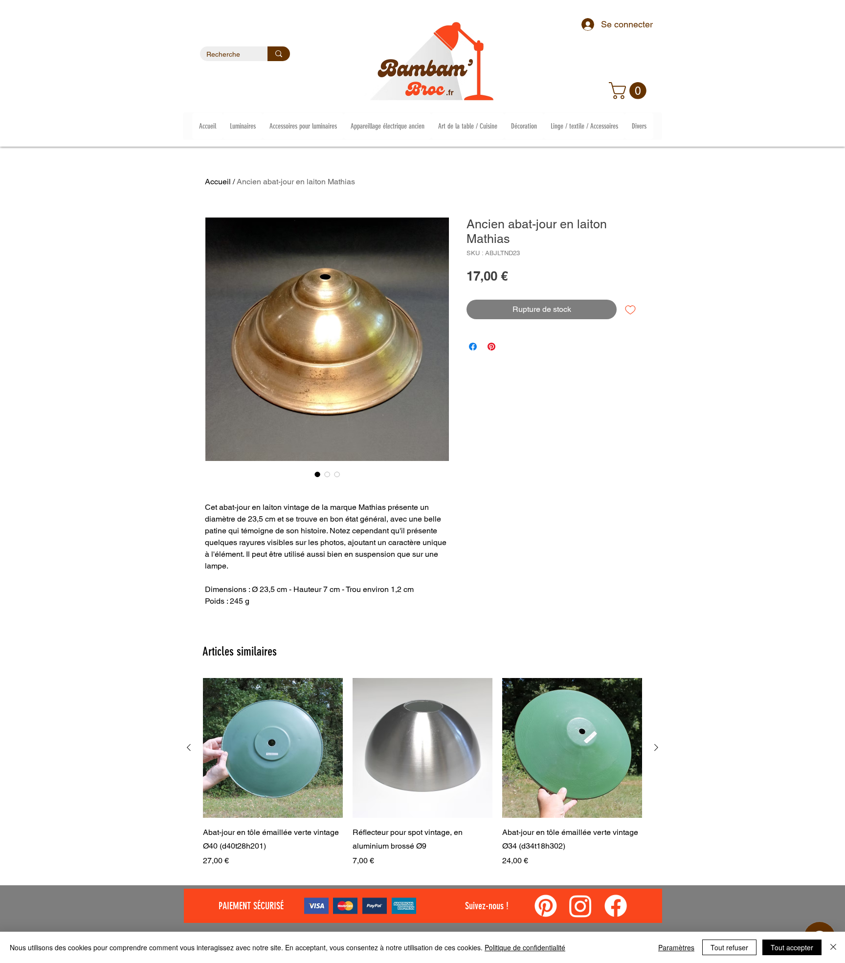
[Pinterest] (545, 905)
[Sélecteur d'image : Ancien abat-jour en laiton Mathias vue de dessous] (337, 474)
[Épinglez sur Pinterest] (491, 346)
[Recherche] (278, 53)
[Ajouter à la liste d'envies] (630, 309)
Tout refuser (729, 947)
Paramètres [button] (676, 947)
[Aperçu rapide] (273, 748)
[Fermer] (833, 947)
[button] (629, 90)
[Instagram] (580, 905)
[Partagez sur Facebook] (473, 346)
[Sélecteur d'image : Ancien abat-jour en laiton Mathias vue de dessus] (317, 474)
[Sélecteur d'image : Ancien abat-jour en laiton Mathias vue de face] (327, 474)
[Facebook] (615, 905)
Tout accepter (792, 947)
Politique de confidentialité (525, 947)
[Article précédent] (189, 747)
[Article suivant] (656, 747)
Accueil (218, 181)
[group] (422, 772)
